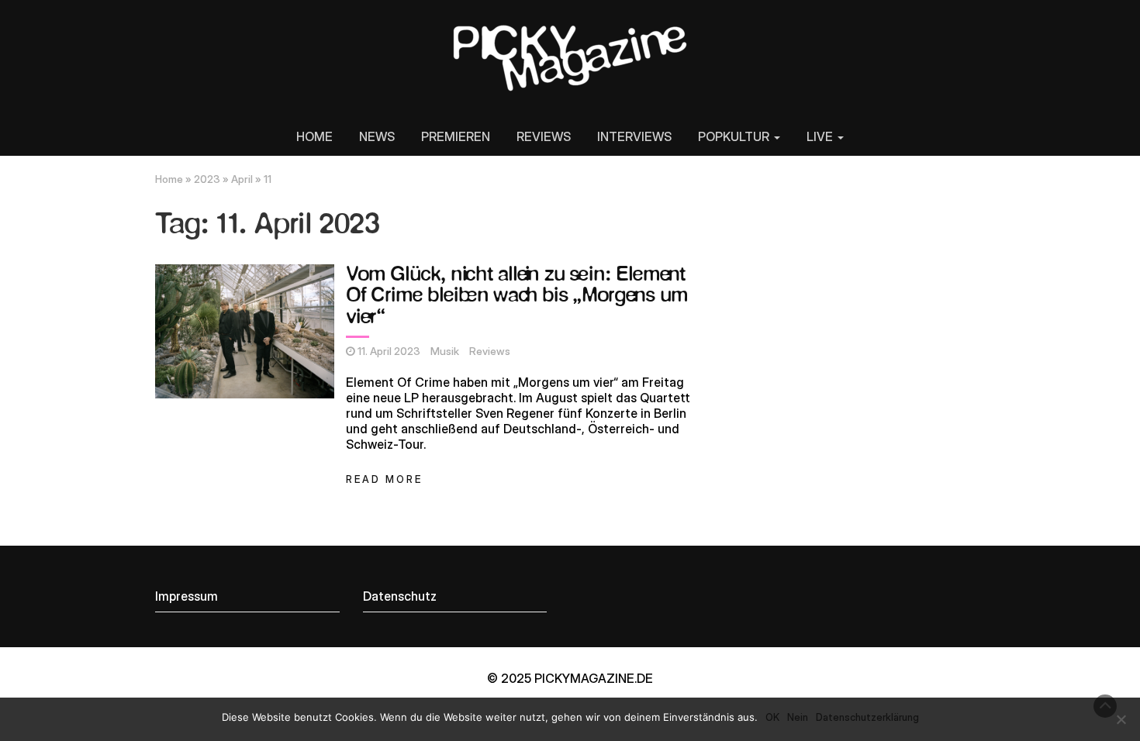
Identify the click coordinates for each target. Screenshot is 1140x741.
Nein (797, 717)
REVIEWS (543, 136)
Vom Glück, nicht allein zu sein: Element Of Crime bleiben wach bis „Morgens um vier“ (517, 296)
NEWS (377, 136)
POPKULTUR (735, 136)
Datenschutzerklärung (867, 717)
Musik (444, 351)
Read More (384, 479)
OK (772, 717)
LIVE (821, 136)
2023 (207, 179)
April (242, 179)
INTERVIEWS (634, 136)
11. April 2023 (389, 351)
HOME (314, 136)
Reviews (489, 351)
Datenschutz (400, 596)
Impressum (186, 596)
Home (169, 179)
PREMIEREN (455, 136)
